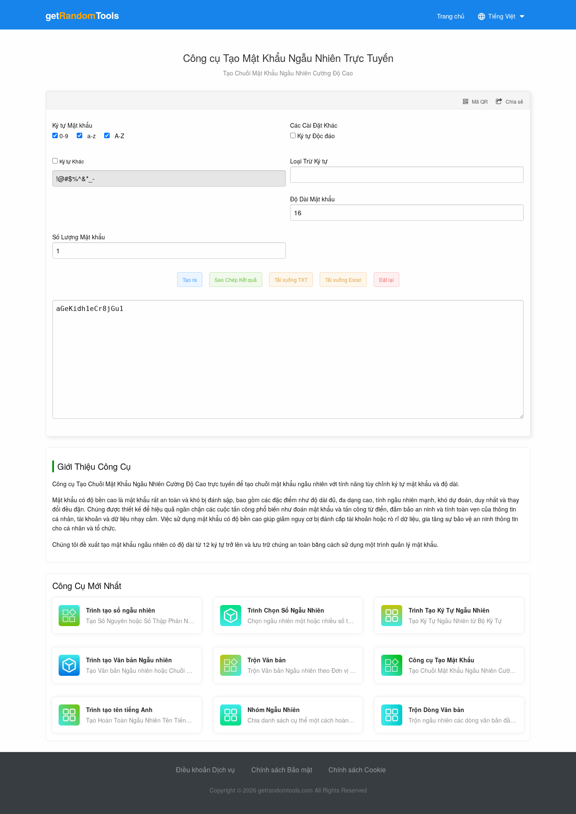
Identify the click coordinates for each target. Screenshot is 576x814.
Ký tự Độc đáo (316, 135)
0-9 (63, 135)
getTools (82, 15)
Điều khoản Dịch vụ (205, 769)
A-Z (119, 135)
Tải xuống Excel (343, 279)
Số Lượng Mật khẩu (78, 237)
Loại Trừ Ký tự (309, 161)
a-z (91, 135)
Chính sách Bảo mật (281, 769)
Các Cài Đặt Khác (313, 125)
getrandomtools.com (285, 790)
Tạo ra (190, 279)
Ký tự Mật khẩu (72, 125)
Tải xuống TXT (291, 279)
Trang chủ (450, 15)
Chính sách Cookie (357, 769)
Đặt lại (386, 279)
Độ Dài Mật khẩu (312, 199)
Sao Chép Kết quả (236, 279)
